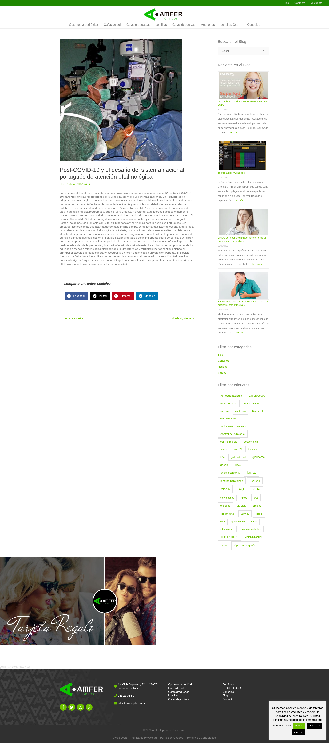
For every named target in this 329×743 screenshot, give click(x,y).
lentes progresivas (230, 472)
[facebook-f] (64, 707)
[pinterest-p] (89, 707)
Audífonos (208, 24)
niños (244, 497)
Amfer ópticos (228, 403)
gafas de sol (238, 457)
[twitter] (72, 707)
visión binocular (253, 537)
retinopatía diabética (250, 529)
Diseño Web (179, 730)
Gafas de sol (112, 24)
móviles (256, 489)
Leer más (232, 132)
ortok (259, 513)
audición (224, 411)
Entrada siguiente (182, 318)
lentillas (251, 472)
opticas (257, 505)
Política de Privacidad (144, 737)
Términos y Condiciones (201, 737)
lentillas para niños (231, 480)
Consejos (253, 24)
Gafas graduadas (138, 24)
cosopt (223, 449)
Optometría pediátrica (83, 24)
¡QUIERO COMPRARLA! (15, 667)
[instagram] (81, 707)
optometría (227, 513)
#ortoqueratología (231, 395)
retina (254, 521)
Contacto (299, 2)
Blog (286, 2)
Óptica (223, 545)
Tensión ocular (229, 536)
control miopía (228, 441)
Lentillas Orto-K (230, 24)
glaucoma (258, 457)
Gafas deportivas (183, 24)
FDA (222, 457)
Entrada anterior (71, 318)
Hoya (238, 465)
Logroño (255, 480)
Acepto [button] (299, 725)
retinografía (226, 529)
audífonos (240, 411)
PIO (222, 521)
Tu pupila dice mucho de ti (231, 173)
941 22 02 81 (126, 695)
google (224, 464)
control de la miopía (232, 433)
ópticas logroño (245, 545)
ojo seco (225, 505)
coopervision (251, 441)
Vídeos (222, 372)
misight (241, 489)
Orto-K (245, 513)
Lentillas (161, 24)
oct (256, 497)
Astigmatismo (251, 403)
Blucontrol (257, 411)
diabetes (252, 449)
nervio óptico (227, 497)
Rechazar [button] (314, 725)
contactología (228, 418)
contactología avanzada (233, 426)
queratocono (238, 521)
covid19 (237, 449)
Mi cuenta (316, 2)
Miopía (225, 489)
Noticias (71, 183)
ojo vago (241, 505)
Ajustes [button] (298, 732)
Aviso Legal (120, 737)
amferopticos (257, 395)
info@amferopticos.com (132, 703)
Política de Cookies (171, 737)
